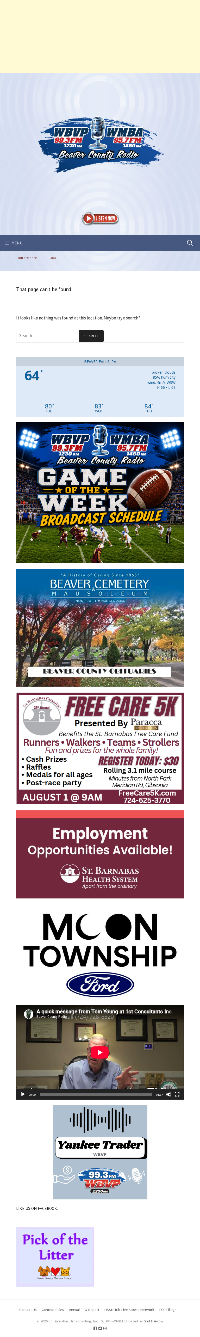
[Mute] (168, 1094)
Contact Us (28, 1309)
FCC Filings (168, 1309)
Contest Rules (53, 1309)
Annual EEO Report (84, 1309)
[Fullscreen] (177, 1094)
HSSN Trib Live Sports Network (129, 1309)
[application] (100, 1052)
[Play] (23, 1094)
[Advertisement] (100, 36)
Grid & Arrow (153, 1320)
